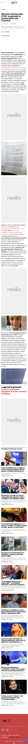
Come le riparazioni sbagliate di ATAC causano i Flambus (14, 391)
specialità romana (18, 69)
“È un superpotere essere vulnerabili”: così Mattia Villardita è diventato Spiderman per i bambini (13, 583)
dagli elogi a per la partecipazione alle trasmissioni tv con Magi (12, 228)
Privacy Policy (15, 735)
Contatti (9, 735)
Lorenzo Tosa (5, 475)
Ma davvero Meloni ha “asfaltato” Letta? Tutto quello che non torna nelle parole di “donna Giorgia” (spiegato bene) (14, 669)
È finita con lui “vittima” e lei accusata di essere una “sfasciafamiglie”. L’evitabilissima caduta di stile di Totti (13, 697)
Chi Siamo (3, 735)
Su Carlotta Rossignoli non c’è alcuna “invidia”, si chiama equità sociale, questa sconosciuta (14, 525)
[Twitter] (6, 729)
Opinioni (3, 9)
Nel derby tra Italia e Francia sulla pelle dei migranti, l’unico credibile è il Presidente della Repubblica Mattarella (13, 497)
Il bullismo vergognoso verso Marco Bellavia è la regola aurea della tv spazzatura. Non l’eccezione (13, 611)
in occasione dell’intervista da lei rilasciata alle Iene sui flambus (14, 67)
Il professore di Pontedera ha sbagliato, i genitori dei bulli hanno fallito (12, 554)
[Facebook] (1, 729)
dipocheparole (5, 23)
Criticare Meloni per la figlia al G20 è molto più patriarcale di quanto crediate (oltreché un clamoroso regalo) (12, 469)
